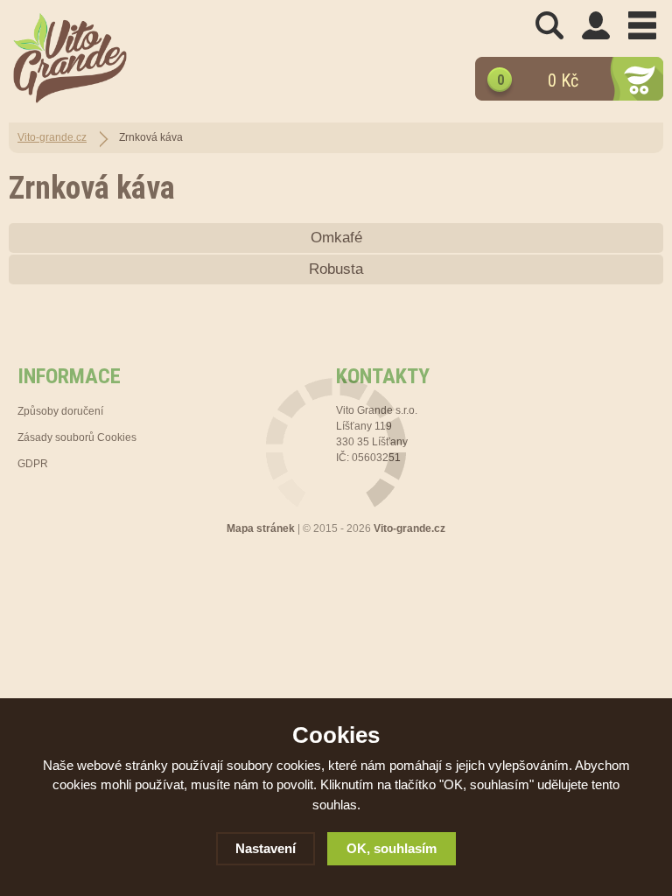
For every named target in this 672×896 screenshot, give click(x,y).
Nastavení (265, 848)
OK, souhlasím (391, 848)
